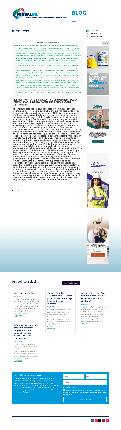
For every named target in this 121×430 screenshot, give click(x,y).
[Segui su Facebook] (92, 420)
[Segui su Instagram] (96, 420)
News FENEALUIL (96, 36)
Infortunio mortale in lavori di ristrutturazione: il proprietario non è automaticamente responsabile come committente (26, 332)
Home (74, 21)
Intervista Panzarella (23, 293)
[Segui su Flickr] (107, 420)
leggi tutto (18, 316)
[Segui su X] (99, 420)
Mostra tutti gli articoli (71, 283)
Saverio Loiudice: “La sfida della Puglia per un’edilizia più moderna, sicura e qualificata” (93, 297)
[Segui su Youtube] (103, 420)
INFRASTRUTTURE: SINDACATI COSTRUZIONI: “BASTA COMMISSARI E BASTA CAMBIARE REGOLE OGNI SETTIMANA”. (46, 46)
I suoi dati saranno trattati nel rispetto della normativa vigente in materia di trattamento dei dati (84, 392)
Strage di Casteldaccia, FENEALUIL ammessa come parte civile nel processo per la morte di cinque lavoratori (60, 298)
